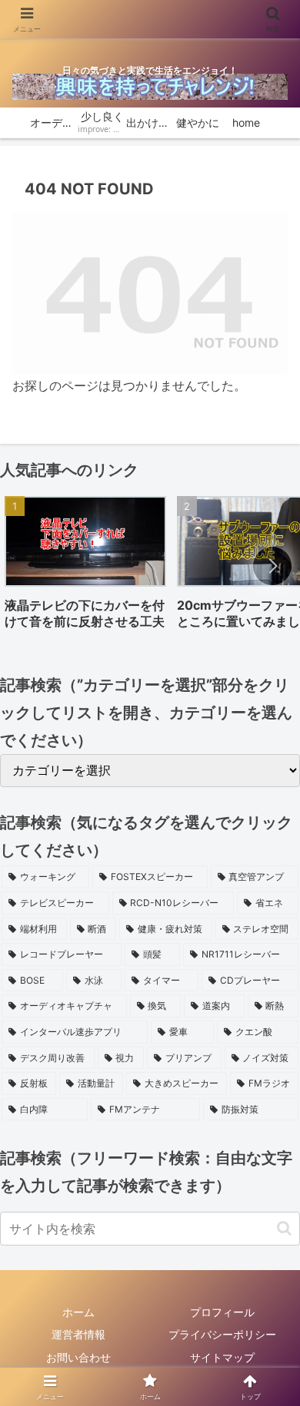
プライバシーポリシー (222, 1334)
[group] (85, 568)
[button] (272, 566)
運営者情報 (78, 1334)
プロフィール (222, 1311)
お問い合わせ (78, 1357)
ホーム (78, 1311)
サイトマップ (222, 1357)
